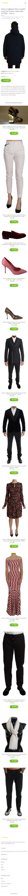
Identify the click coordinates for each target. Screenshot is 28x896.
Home (2, 15)
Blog (2, 878)
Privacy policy (4, 886)
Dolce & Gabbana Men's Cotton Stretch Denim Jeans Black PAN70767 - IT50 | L (14, 819)
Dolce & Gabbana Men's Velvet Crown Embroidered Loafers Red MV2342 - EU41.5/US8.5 (14, 243)
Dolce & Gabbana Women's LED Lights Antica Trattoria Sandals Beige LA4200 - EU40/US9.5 (14, 127)
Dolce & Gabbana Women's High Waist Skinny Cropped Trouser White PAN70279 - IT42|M (14, 215)
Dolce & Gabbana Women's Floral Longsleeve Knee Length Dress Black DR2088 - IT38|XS (14, 540)
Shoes (2, 867)
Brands (9, 71)
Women (3, 869)
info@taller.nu (4, 854)
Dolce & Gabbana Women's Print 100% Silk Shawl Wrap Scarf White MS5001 (14, 755)
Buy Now (6, 80)
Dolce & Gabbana (15, 71)
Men (2, 864)
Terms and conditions (6, 883)
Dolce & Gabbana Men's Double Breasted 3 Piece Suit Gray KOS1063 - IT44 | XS (14, 393)
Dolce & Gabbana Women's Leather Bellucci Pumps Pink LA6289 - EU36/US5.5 (14, 279)
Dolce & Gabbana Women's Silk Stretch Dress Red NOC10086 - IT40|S (14, 618)
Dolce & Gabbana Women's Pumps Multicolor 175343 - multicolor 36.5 (14, 322)
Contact (3, 881)
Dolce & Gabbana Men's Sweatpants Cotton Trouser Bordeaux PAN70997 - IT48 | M (14, 700)
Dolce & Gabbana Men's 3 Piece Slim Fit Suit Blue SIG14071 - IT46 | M (14, 466)
